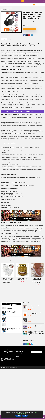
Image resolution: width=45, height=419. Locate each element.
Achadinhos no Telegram (34, 4)
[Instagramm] (26, 344)
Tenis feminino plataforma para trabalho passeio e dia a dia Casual (37, 280)
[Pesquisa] (43, 352)
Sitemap (17, 354)
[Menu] (1, 1)
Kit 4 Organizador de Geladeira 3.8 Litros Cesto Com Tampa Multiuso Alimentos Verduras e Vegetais (8, 281)
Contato (17, 356)
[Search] (43, 1)
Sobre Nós (2, 362)
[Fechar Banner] (43, 417)
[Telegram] (32, 344)
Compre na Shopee (29, 28)
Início (2, 7)
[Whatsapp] (28, 344)
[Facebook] (24, 344)
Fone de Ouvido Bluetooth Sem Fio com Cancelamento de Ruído (34, 32)
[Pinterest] (30, 344)
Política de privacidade (19, 351)
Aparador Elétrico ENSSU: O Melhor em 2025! (24, 111)
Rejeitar (25, 415)
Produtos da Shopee (8, 7)
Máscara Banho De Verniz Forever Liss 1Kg (22, 279)
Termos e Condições (19, 353)
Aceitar (18, 415)
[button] (21, 12)
